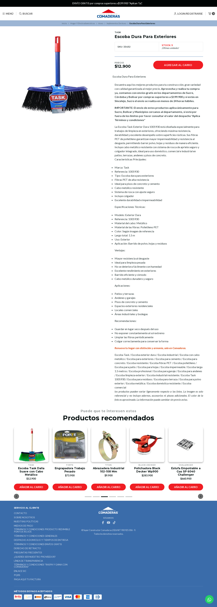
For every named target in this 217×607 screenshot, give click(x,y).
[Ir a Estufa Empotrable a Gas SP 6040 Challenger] (147, 444)
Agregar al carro (178, 65)
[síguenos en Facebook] (103, 522)
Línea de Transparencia (28, 561)
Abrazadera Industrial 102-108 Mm (70, 470)
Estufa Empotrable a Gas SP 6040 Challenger (147, 471)
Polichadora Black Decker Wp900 (108, 470)
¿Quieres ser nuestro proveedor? (35, 557)
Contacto (20, 513)
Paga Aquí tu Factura (27, 579)
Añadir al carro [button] (31, 487)
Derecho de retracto (27, 548)
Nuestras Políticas (26, 521)
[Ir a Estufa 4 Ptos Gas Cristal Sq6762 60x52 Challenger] (186, 444)
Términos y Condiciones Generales (35, 536)
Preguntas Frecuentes (28, 553)
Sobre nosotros (24, 517)
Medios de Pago (23, 526)
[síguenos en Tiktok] (114, 522)
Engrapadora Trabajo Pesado (31, 470)
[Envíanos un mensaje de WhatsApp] (209, 599)
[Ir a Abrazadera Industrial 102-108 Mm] (70, 444)
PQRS (17, 575)
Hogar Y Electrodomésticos (82, 23)
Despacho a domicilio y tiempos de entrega (41, 540)
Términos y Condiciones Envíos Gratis (38, 544)
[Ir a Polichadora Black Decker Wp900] (108, 444)
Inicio (64, 23)
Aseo (100, 23)
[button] (88, 496)
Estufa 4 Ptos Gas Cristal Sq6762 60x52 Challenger (186, 471)
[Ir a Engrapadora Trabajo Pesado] (31, 444)
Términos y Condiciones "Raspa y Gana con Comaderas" (40, 566)
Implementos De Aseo (116, 23)
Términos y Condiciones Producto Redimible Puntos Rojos (42, 530)
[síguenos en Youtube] (108, 522)
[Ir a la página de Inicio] (108, 13)
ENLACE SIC (20, 571)
